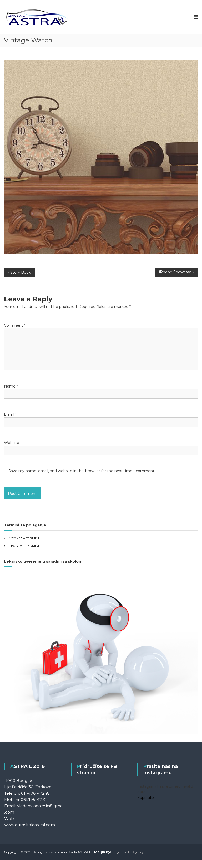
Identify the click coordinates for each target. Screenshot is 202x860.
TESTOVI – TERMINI (24, 546)
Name (11, 386)
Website (11, 442)
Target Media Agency (128, 852)
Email (10, 414)
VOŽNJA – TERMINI (24, 538)
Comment (15, 325)
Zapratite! (146, 797)
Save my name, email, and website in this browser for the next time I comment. (81, 470)
